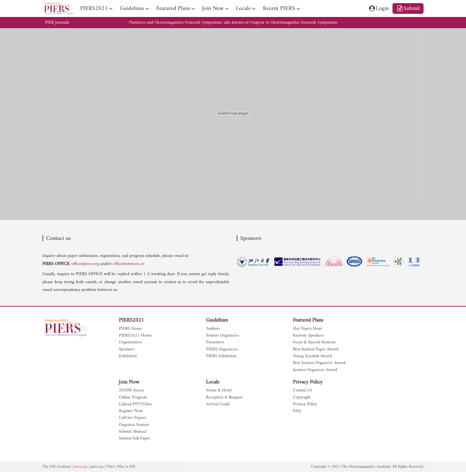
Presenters (215, 342)
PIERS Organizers (222, 349)
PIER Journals (57, 22)
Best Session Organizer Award (319, 363)
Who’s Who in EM (120, 466)
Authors (213, 328)
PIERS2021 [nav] (94, 8)
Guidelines (217, 320)
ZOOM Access (131, 390)
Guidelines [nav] (132, 8)
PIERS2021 (131, 320)
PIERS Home (130, 328)
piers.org (80, 466)
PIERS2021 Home (135, 335)
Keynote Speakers (308, 335)
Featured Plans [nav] (173, 8)
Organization (130, 342)
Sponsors (126, 349)
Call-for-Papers (132, 417)
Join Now (129, 382)
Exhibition (128, 356)
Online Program (133, 397)
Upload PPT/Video (135, 404)
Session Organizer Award (315, 370)
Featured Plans (308, 320)
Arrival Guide (218, 404)
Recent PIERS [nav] (279, 8)
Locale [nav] (243, 8)
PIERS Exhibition (221, 356)
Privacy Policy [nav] (305, 404)
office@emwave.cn (128, 264)
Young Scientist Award (312, 356)
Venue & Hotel (219, 390)
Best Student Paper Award (315, 349)
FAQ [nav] (297, 411)
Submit (412, 8)
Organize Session (134, 424)
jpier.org (96, 466)
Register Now (131, 411)
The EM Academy (56, 466)
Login (382, 8)
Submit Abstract (133, 431)
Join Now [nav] (213, 8)
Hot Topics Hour (307, 328)
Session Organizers (222, 335)
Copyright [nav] (301, 397)
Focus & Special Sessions (314, 342)
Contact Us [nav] (302, 390)
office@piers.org (85, 264)
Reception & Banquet (224, 397)
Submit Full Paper (134, 438)
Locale (212, 382)
